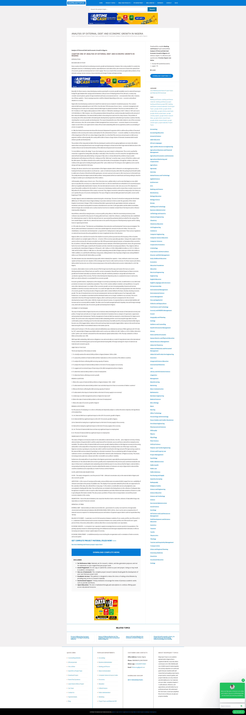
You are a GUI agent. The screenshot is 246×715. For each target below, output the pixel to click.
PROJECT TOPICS (110, 2)
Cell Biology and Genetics (158, 213)
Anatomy (153, 172)
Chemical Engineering (157, 217)
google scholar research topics (158, 120)
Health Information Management (160, 328)
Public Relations (155, 472)
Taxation (153, 528)
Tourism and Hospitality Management (162, 542)
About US (114, 712)
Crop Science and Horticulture (159, 251)
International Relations (157, 365)
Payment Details (72, 697)
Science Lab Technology (157, 496)
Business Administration (157, 210)
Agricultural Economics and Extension (161, 156)
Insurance (153, 358)
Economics (102, 679)
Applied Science (155, 179)
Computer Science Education (159, 238)
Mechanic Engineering (157, 396)
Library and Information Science (160, 371)
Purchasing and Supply (157, 475)
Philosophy (153, 430)
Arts (151, 186)
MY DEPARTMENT (138, 2)
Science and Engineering (157, 489)
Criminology (154, 248)
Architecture (154, 182)
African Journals (72, 662)
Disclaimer (145, 712)
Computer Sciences (156, 241)
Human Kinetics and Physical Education (162, 338)
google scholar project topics (158, 113)
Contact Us (71, 692)
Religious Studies (155, 486)
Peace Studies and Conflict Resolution (161, 420)
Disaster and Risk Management (160, 255)
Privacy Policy (128, 712)
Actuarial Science (155, 136)
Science (152, 500)
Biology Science (155, 200)
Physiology (153, 437)
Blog (69, 701)
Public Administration (157, 461)
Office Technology (155, 413)
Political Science (155, 444)
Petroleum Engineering (157, 423)
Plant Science (154, 441)
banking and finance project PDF (159, 104)
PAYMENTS (160, 2)
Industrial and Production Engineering (162, 354)
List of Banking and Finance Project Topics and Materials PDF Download (95, 36)
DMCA (155, 712)
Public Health (154, 465)
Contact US (121, 712)
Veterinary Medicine (156, 553)
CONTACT (169, 2)
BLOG (176, 2)
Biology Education (155, 196)
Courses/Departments (74, 658)
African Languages (156, 143)
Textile (152, 532)
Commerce (153, 231)
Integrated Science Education (159, 361)
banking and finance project (163, 102)
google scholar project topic (165, 111)
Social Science (154, 506)
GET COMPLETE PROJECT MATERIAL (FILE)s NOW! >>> (94, 541)
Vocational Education (156, 560)
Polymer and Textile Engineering (160, 448)
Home (73, 36)
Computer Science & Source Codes (108, 675)
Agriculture (153, 165)
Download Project (73, 675)
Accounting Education (157, 133)
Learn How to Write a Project (76, 684)
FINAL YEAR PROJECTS (124, 2)
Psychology (153, 458)
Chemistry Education (156, 224)
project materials (163, 122)
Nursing (152, 410)
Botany (152, 203)
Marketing (153, 385)
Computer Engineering (157, 234)
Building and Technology (157, 206)
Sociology (153, 510)
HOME (101, 2)
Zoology (152, 563)
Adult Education (155, 139)
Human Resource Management (159, 341)
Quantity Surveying (156, 479)
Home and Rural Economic (158, 335)
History (152, 331)
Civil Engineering (155, 227)
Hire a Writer (71, 666)
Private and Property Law (158, 451)
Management (154, 378)
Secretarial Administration (158, 503)
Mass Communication (156, 389)
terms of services (137, 712)
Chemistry (153, 220)
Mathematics (154, 392)
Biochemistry (154, 193)
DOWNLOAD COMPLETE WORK (106, 552)
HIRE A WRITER (150, 2)
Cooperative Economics (157, 245)
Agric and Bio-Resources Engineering (161, 146)
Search (152, 9)
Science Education (155, 493)
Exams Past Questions (74, 679)
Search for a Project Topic (75, 671)
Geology (152, 321)
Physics (152, 434)
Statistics (153, 525)
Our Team (71, 688)
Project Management (156, 455)
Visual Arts (153, 556)
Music (152, 406)
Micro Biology (154, 403)
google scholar (158, 108)
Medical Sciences (155, 399)
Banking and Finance (155, 99)
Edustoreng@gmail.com (138, 667)
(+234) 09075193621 (140, 664)
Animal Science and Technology (160, 175)
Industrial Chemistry (156, 345)
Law (151, 368)
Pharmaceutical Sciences (158, 427)
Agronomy (153, 168)
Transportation (155, 546)
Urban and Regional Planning (159, 549)
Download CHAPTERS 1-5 (162, 76)
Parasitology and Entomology (159, 416)
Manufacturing (155, 382)
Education (101, 684)
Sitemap (151, 712)
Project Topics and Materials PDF (108, 701)
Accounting (153, 129)
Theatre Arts (154, 535)
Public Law (153, 468)
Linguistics (153, 375)
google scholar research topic (162, 118)
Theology (153, 539)
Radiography (154, 482)
